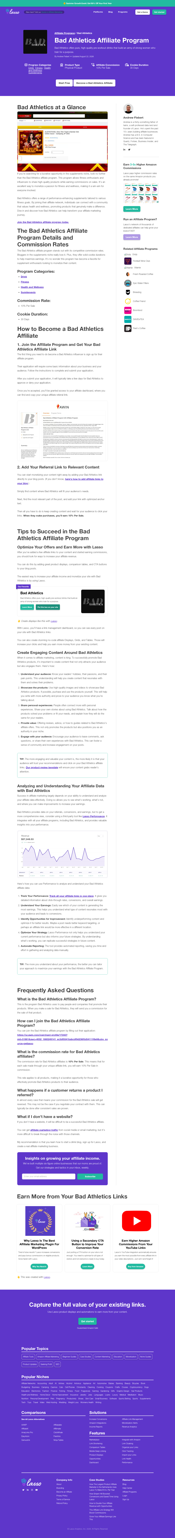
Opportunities (95, 1459)
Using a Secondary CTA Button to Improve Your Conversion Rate (87, 1244)
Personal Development (39, 1398)
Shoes (80, 1398)
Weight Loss (73, 1402)
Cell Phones (70, 1387)
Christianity (81, 1387)
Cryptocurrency (136, 1387)
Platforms (98, 12)
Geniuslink (25, 1440)
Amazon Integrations (97, 1423)
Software (113, 1398)
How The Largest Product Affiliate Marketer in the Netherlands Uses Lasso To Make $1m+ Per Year (103, 1487)
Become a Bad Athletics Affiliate (94, 82)
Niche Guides (145, 1357)
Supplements (28, 292)
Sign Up (125, 1499)
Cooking (100, 1387)
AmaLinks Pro (27, 1432)
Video (42, 1402)
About (58, 1484)
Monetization (131, 1357)
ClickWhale (58, 1432)
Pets (52, 1398)
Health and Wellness (32, 287)
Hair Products (136, 1391)
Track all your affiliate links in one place (71, 895)
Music (140, 1395)
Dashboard (93, 1462)
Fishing (62, 1391)
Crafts (117, 1387)
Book (143, 1383)
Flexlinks (57, 1436)
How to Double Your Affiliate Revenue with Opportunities (100, 1504)
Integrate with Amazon (131, 1440)
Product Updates (30, 1364)
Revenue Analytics (129, 1427)
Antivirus (77, 1383)
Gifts (113, 1391)
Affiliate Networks (28, 1383)
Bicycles (135, 1383)
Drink (24, 276)
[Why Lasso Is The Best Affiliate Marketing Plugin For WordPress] (40, 1221)
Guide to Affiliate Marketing (51, 12)
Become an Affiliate (64, 1492)
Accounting (42, 1383)
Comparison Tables (97, 1447)
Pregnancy (60, 1398)
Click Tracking (127, 1451)
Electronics (36, 1391)
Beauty (127, 1383)
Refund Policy (62, 1503)
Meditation (132, 1395)
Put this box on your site (48, 607)
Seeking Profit (46, 1364)
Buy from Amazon (135, 1266)
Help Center (127, 1488)
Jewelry (83, 1395)
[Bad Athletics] (93, 602)
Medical (123, 1395)
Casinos (54, 1387)
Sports (135, 1398)
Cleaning (91, 1387)
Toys (29, 1402)
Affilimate (57, 1429)
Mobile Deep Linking (97, 1451)
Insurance (74, 1395)
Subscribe (90, 1176)
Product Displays (96, 1455)
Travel (35, 1402)
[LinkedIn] (125, 149)
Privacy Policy (61, 1496)
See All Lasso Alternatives (33, 1419)
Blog (110, 12)
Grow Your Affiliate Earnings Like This (102, 1518)
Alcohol (69, 1383)
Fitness (25, 281)
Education (118, 1357)
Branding (60, 1488)
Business (36, 1387)
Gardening (104, 1391)
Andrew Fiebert (63, 56)
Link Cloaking (127, 1443)
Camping (45, 1387)
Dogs (146, 1387)
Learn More (27, 607)
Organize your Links (130, 1447)
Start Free (64, 82)
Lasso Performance (94, 816)
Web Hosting (51, 1402)
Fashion (45, 1391)
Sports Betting (125, 1398)
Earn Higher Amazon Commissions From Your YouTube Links (135, 1244)
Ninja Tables (58, 1440)
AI (56, 1383)
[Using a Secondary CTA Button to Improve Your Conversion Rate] (88, 1221)
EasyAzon (25, 1436)
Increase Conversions (98, 1419)
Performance (127, 1462)
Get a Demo (142, 12)
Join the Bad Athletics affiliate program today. (43, 222)
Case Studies (85, 1357)
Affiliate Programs (129, 1492)
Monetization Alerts (130, 1423)
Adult (51, 1383)
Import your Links (129, 1455)
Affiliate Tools (28, 1357)
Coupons (109, 1387)
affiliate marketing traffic (44, 1129)
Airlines (61, 1383)
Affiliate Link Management (132, 1419)
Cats (61, 1387)
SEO (57, 1364)
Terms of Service (63, 1499)
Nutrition (24, 1398)
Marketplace (94, 1440)
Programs (123, 12)
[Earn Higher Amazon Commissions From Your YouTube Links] (136, 1221)
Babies (111, 1383)
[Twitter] (130, 149)
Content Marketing (102, 1357)
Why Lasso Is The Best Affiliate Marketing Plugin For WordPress (39, 1244)
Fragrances (85, 1391)
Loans (107, 1395)
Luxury (115, 1395)
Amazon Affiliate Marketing (48, 1357)
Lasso (54, 621)
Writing (98, 1402)
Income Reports (95, 1427)
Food (77, 1391)
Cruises (125, 1387)
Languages (98, 1395)
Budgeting (25, 1387)
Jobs (90, 1395)
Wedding (62, 1402)
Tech (23, 1402)
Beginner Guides (69, 1357)
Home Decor (45, 1395)
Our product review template (42, 767)
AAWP (24, 1425)
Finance (54, 1391)
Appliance (87, 1383)
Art (94, 1383)
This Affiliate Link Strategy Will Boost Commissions (101, 1511)
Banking (119, 1383)
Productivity (71, 1398)
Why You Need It (39, 1266)
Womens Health (87, 1402)
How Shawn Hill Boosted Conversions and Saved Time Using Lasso (103, 1497)
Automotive (102, 1383)
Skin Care (89, 1398)
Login (124, 1496)
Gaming (95, 1391)
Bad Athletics (31, 593)
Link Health (126, 1459)
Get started (159, 12)
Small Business (101, 1398)
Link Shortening (95, 1443)
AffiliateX (24, 1429)
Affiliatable (58, 1425)
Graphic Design (123, 1391)
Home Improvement (60, 1395)
